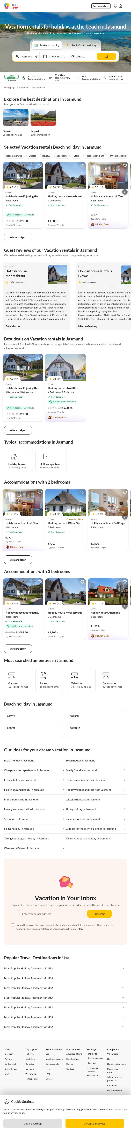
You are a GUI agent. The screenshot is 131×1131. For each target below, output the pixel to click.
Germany (9, 1054)
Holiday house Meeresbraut (65, 196)
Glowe (7, 131)
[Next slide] (125, 192)
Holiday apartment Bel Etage (108, 523)
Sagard (35, 131)
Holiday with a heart (116, 1064)
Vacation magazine (54, 1059)
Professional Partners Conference (92, 1071)
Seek (48, 1054)
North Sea (30, 1059)
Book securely (52, 1064)
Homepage (9, 87)
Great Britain (11, 1069)
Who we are (112, 1054)
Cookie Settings (33, 1123)
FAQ (48, 1074)
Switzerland (10, 1064)
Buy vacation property (113, 1070)
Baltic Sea (29, 1064)
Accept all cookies (94, 1123)
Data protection (114, 1090)
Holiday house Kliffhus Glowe (66, 523)
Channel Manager (95, 1058)
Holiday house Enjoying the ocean (25, 196)
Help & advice (72, 1059)
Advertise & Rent (74, 1054)
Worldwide (30, 1074)
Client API (91, 1063)
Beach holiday (39, 87)
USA (7, 1074)
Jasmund (23, 87)
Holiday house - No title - (63, 388)
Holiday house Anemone (105, 612)
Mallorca (29, 1054)
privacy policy (17, 1112)
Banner (69, 1064)
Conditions (112, 1085)
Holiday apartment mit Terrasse (110, 196)
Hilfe (48, 1069)
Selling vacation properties (114, 1079)
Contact (49, 1078)
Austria (8, 1059)
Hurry (110, 1059)
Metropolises (31, 1078)
